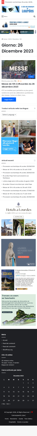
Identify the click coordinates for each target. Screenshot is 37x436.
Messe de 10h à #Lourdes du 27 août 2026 (17, 194)
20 (13, 396)
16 (28, 392)
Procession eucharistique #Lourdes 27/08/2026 (19, 190)
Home (5, 39)
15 (23, 392)
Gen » (8, 404)
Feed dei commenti (9, 346)
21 (18, 396)
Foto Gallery (28, 419)
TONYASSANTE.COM (18, 415)
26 (9, 400)
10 (33, 387)
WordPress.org (7, 349)
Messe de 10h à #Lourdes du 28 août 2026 (17, 187)
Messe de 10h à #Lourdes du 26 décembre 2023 (18, 85)
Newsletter (13, 419)
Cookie (21, 419)
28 (18, 400)
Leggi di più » (8, 99)
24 (33, 396)
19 (9, 396)
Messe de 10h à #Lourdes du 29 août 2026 (17, 169)
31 (33, 400)
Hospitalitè (12, 422)
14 (18, 392)
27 (13, 400)
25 (4, 400)
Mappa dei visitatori (8, 365)
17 (33, 392)
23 (28, 396)
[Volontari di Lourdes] (18, 9)
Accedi (5, 340)
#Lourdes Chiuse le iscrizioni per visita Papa (17, 184)
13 (13, 392)
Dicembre (16, 39)
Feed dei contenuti (9, 343)
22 (23, 396)
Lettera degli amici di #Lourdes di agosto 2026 (18, 181)
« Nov (3, 404)
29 (23, 400)
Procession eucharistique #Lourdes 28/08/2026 (20, 2)
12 (9, 392)
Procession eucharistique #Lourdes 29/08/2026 (19, 166)
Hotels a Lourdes (22, 422)
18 (4, 396)
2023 (10, 39)
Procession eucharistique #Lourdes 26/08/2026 (19, 197)
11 (4, 392)
